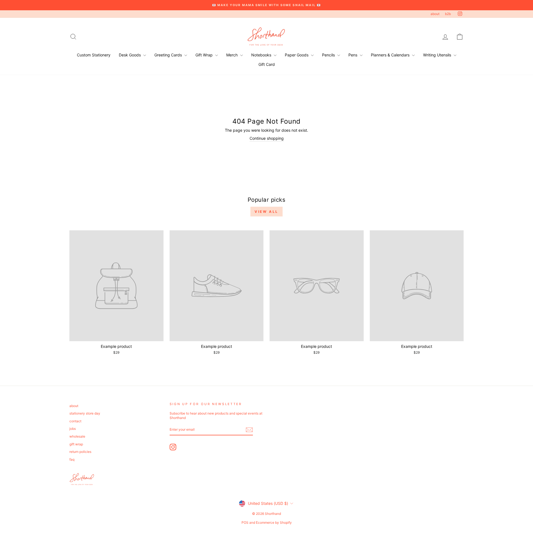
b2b (448, 14)
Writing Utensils (437, 55)
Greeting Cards (168, 55)
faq (71, 459)
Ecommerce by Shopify (274, 522)
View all (266, 211)
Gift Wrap (204, 55)
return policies (80, 452)
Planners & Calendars (391, 55)
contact (75, 421)
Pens (353, 55)
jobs (72, 428)
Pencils (329, 55)
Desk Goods (130, 55)
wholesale (77, 436)
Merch (232, 55)
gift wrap (76, 444)
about (435, 14)
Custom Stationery (93, 55)
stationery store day (84, 413)
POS (245, 522)
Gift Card (266, 64)
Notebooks (261, 55)
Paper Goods (297, 55)
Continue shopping (267, 138)
